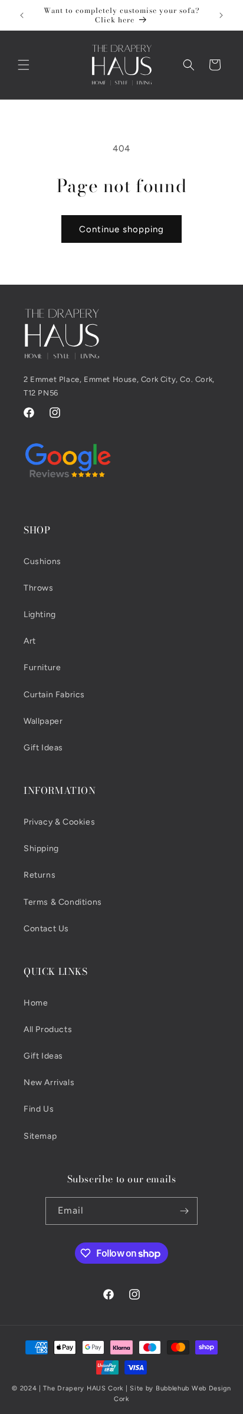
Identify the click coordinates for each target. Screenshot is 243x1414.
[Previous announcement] (22, 15)
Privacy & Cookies (59, 822)
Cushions (42, 561)
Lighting (40, 614)
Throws (39, 588)
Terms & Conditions (63, 902)
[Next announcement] (221, 15)
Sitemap (40, 1136)
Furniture (42, 667)
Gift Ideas (43, 748)
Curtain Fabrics (54, 695)
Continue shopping (121, 229)
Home (36, 1003)
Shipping (41, 848)
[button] (24, 65)
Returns (39, 875)
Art (30, 641)
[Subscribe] (184, 1211)
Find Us (39, 1109)
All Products (48, 1029)
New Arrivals (49, 1082)
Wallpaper (43, 721)
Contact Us (46, 929)
